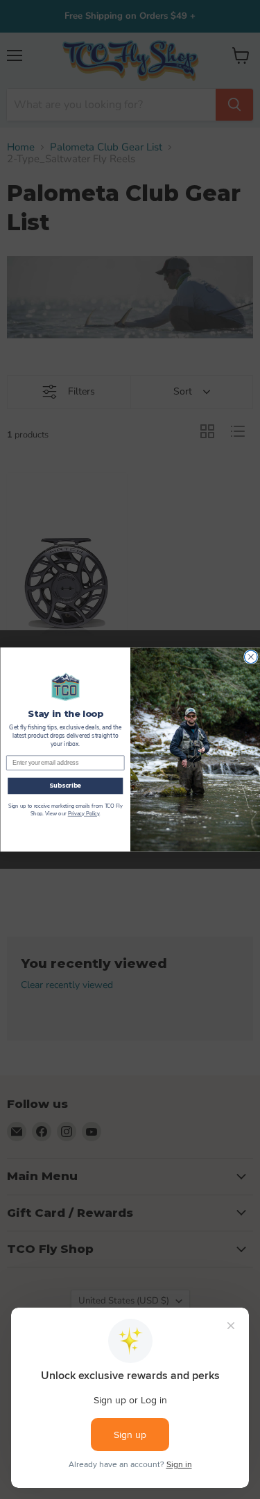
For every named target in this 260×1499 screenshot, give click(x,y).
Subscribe (65, 785)
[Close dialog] (250, 657)
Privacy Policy (83, 814)
